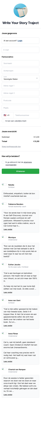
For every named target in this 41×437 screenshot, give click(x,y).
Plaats (5, 106)
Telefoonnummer (21, 114)
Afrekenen (20, 171)
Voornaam (6, 62)
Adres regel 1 (7, 84)
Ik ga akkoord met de (18, 163)
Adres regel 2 (7, 92)
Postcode (6, 99)
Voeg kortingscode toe (11, 146)
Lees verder (8, 229)
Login (20, 41)
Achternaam (7, 69)
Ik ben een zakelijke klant (15, 121)
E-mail (5, 48)
